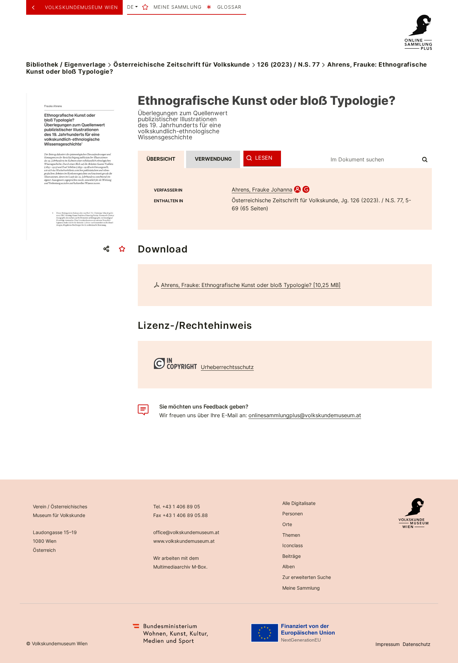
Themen (291, 535)
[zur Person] (297, 189)
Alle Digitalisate (299, 503)
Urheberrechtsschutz (227, 367)
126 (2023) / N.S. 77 (288, 64)
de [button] (130, 7)
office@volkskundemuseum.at (186, 532)
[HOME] (418, 32)
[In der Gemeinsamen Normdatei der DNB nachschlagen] (305, 189)
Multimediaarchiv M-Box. (180, 567)
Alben (288, 566)
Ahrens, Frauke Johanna (262, 189)
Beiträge (291, 556)
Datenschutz (417, 644)
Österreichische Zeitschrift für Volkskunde (181, 64)
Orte (287, 524)
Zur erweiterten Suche (306, 577)
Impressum (388, 644)
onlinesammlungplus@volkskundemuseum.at (304, 415)
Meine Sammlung (301, 588)
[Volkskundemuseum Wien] (36, 7)
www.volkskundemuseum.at (184, 541)
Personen (292, 513)
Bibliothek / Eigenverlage (66, 64)
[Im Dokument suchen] (425, 159)
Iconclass (292, 545)
